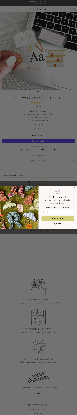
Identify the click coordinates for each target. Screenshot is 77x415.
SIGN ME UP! (58, 218)
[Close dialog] (75, 188)
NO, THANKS (57, 224)
